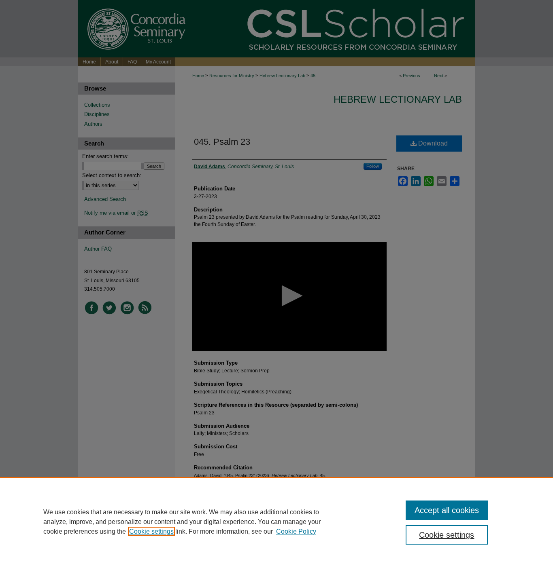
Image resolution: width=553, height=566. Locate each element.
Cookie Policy (296, 531)
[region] (276, 521)
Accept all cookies (447, 510)
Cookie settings (151, 531)
